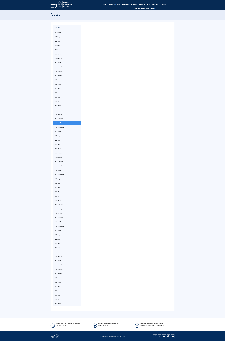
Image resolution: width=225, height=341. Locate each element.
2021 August (58, 282)
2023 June (57, 187)
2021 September (59, 278)
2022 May (57, 243)
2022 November (59, 217)
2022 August (58, 230)
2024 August (58, 131)
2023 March (58, 200)
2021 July (57, 286)
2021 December (59, 265)
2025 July (57, 88)
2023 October (58, 170)
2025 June (57, 93)
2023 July (57, 183)
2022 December (59, 213)
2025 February (58, 110)
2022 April (57, 248)
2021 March (58, 303)
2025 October (58, 75)
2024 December (59, 118)
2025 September (59, 80)
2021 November (59, 269)
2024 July (57, 136)
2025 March (58, 105)
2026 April (57, 50)
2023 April (57, 196)
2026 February (58, 58)
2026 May (57, 45)
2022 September (59, 226)
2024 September (59, 127)
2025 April (57, 101)
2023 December (59, 161)
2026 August (58, 32)
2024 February (58, 153)
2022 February (58, 256)
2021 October (58, 273)
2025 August (58, 84)
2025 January (58, 114)
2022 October (58, 222)
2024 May (57, 144)
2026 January (58, 62)
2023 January (58, 209)
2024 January (58, 157)
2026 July (57, 37)
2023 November (59, 166)
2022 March (58, 252)
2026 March (58, 54)
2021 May (57, 295)
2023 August (58, 179)
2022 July (57, 235)
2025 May (57, 97)
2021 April (57, 299)
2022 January (58, 260)
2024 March (58, 149)
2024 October (58, 123)
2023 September (59, 174)
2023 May (57, 192)
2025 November (59, 71)
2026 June (57, 41)
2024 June (57, 140)
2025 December (59, 67)
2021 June (57, 291)
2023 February (58, 204)
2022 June (57, 239)
